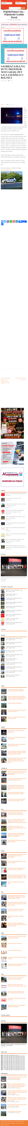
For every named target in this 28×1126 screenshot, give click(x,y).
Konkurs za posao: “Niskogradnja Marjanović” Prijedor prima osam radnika (17, 985)
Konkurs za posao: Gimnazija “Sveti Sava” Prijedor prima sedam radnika (16, 992)
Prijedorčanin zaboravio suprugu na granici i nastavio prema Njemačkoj (16, 690)
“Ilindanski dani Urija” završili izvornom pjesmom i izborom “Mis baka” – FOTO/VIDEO (17, 856)
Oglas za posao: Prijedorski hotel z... (14, 614)
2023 (2, 1058)
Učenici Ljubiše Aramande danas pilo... (14, 606)
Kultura (20, 1123)
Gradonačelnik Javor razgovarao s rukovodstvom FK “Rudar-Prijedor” (16, 813)
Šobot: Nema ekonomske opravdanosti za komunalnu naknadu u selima (17, 779)
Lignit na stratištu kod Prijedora (15, 703)
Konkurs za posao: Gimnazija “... (13, 675)
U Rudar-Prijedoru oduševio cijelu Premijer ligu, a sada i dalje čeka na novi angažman (17, 828)
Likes (2, 104)
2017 (2, 1066)
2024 (2, 1057)
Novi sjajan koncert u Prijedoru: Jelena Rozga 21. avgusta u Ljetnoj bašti (16, 868)
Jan (4, 1055)
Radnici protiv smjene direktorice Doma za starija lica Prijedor (17, 710)
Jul (15, 1055)
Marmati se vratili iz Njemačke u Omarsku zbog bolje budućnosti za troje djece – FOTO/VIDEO (17, 773)
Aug (16, 1055)
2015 (2, 1068)
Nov (22, 1056)
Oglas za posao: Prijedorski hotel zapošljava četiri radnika (15, 493)
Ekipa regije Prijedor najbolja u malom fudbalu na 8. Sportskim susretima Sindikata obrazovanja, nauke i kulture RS (17, 821)
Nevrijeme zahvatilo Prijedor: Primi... (14, 662)
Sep (18, 1056)
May (11, 1055)
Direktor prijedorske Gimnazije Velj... (14, 642)
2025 (2, 1056)
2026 (2, 1055)
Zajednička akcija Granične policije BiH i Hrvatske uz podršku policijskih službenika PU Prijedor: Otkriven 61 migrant (17, 760)
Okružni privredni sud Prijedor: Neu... (14, 622)
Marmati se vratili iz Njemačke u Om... (14, 590)
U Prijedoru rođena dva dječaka (15, 943)
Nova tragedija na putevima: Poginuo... (14, 638)
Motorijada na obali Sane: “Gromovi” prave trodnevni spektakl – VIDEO (16, 793)
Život (18, 1094)
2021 (2, 1061)
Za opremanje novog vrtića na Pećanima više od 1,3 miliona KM (17, 937)
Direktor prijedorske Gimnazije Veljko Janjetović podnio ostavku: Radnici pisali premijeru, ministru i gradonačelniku (17, 698)
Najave (7, 1124)
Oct (20, 1056)
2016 (2, 1067)
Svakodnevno (13, 1123)
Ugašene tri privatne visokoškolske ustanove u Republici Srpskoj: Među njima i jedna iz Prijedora (17, 924)
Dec (24, 1056)
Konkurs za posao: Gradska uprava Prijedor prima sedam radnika (15, 978)
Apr (9, 1055)
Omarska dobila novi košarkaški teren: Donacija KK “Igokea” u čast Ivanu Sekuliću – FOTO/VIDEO (16, 835)
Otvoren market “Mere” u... (12, 594)
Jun (13, 1055)
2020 (2, 1062)
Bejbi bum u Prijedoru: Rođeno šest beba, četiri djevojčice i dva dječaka (17, 964)
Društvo (19, 1079)
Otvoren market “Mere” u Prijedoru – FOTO (13, 498)
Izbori (5, 1124)
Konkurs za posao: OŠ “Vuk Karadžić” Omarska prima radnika (16, 1005)
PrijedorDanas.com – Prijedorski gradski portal (14, 14)
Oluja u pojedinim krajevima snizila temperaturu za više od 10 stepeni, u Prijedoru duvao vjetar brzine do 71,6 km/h (16, 787)
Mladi (2, 1124)
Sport (17, 1123)
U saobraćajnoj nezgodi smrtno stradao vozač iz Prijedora (15, 522)
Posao (9, 1123)
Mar (8, 1055)
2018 (2, 1064)
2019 (2, 1063)
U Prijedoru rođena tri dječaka (14, 950)
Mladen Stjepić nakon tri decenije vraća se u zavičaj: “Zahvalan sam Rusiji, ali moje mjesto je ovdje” (17, 904)
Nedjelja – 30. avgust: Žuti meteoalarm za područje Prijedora (16, 533)
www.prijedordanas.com (6, 169)
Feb (6, 1055)
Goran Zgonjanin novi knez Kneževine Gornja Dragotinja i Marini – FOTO (16, 799)
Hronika (10, 80)
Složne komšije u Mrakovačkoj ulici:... (14, 602)
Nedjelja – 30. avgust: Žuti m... (13, 618)
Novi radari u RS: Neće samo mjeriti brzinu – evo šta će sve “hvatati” (16, 909)
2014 (2, 1069)
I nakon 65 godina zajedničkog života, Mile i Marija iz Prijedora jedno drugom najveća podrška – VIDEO (16, 897)
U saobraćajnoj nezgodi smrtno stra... (14, 598)
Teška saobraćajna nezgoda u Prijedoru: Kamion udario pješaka (16, 745)
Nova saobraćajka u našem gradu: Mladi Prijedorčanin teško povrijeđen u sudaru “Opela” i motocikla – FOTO (17, 752)
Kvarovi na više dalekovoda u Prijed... (14, 670)
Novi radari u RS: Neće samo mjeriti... (14, 650)
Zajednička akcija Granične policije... (14, 646)
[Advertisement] (14, 93)
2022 (2, 1060)
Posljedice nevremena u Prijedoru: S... (14, 610)
